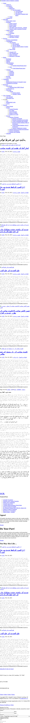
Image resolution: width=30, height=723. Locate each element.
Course (2, 716)
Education (5, 19)
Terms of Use (3, 705)
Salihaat (8, 61)
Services (5, 38)
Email (2, 714)
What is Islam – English (9, 512)
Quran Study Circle (11, 20)
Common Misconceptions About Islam (12, 505)
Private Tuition (12, 25)
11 (14, 389)
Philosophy (12, 8)
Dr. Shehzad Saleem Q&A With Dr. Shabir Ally (14, 508)
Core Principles (19, 11)
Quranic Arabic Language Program (17, 29)
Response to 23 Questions (9, 510)
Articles (11, 91)
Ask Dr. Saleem (16, 45)
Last (15, 713)
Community (6, 79)
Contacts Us (9, 18)
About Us (8, 4)
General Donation (13, 109)
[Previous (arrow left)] (0, 722)
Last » (23, 389)
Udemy (11, 31)
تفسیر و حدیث (16, 151)
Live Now (8, 77)
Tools (7, 50)
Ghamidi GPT (12, 52)
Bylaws (11, 7)
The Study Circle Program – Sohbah (18, 27)
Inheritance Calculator (14, 56)
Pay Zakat (11, 110)
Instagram (11, 73)
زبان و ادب (15, 357)
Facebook (11, 72)
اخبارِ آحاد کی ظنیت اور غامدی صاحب (14, 148)
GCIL (3, 151)
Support (5, 105)
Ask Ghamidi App (13, 53)
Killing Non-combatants (9, 502)
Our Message (18, 12)
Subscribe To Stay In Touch (7, 669)
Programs (8, 22)
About (4, 3)
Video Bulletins (10, 63)
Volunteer (8, 133)
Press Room (9, 86)
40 (20, 389)
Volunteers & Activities (11, 83)
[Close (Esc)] (5, 721)
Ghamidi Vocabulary (14, 35)
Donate (8, 107)
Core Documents (16, 10)
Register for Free (4, 717)
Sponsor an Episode (17, 118)
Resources (8, 34)
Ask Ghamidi (15, 44)
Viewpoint (8, 90)
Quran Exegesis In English (9, 506)
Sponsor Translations (14, 130)
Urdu (10, 67)
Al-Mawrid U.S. (10, 88)
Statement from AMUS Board (16, 87)
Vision (10, 16)
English (11, 64)
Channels (8, 69)
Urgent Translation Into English (20, 121)
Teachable (11, 33)
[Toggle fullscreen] (2, 721)
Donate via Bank (13, 113)
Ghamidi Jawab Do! (8, 504)
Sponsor (8, 116)
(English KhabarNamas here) (19, 65)
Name (2, 710)
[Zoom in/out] (0, 721)
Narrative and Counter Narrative (11, 501)
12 (15, 389)
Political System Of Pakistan (10, 509)
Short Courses (12, 26)
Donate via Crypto (13, 114)
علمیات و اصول (25, 192)
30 (19, 389)
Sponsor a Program (14, 117)
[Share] (3, 721)
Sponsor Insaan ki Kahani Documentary (19, 129)
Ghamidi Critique (16, 94)
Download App (10, 98)
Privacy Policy (10, 705)
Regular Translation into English (20, 120)
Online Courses (10, 30)
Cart (7, 101)
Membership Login (10, 102)
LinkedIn (11, 75)
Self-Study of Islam (14, 37)
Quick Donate (9, 106)
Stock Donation (13, 111)
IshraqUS (8, 60)
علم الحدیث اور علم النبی (9, 271)
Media (4, 57)
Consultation (9, 41)
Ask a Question (7, 95)
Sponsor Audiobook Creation (19, 128)
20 (17, 389)
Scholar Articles (16, 92)
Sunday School (13, 23)
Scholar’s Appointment (11, 39)
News (7, 80)
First (15, 711)
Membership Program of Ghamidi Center (16, 82)
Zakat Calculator (13, 54)
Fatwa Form (12, 49)
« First (8, 389)
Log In (7, 103)
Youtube (11, 71)
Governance (9, 6)
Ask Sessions (12, 42)
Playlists (8, 76)
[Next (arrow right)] (2, 722)
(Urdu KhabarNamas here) (18, 68)
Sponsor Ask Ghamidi (14, 132)
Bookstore (8, 58)
